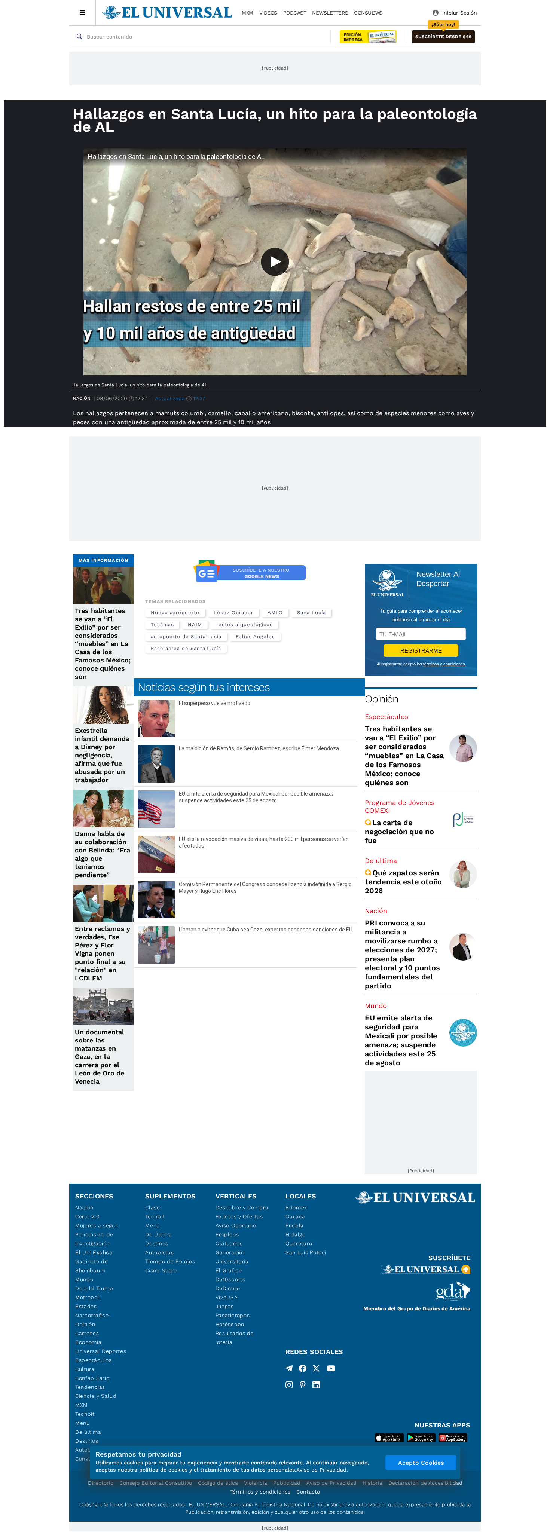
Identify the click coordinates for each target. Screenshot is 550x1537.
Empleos (227, 1234)
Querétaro (298, 1243)
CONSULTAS (368, 13)
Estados (86, 1306)
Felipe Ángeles (255, 636)
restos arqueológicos (244, 624)
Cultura (85, 1369)
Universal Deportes (100, 1351)
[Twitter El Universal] (316, 1370)
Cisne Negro (161, 1270)
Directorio (100, 1483)
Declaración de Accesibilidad (425, 1483)
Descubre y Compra (242, 1207)
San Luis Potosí (305, 1252)
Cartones (87, 1333)
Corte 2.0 (87, 1216)
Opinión (381, 699)
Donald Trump (94, 1288)
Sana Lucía (311, 612)
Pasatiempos (233, 1315)
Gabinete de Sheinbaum (91, 1265)
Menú (82, 1423)
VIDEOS (268, 13)
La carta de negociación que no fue (399, 831)
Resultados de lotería (235, 1337)
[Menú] (82, 12)
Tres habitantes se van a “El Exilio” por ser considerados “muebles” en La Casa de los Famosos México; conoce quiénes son (102, 643)
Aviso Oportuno (236, 1225)
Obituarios (229, 1243)
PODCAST (294, 13)
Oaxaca (295, 1216)
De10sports (230, 1279)
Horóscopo (230, 1324)
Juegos (225, 1306)
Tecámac (162, 624)
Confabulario (92, 1378)
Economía (88, 1342)
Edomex (296, 1207)
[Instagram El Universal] (289, 1384)
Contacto (308, 1492)
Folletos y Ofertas (239, 1216)
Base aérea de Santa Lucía (186, 648)
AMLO (275, 612)
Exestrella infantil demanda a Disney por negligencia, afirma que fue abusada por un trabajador (102, 755)
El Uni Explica (94, 1252)
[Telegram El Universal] (289, 1370)
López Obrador (233, 612)
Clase (152, 1207)
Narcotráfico (92, 1315)
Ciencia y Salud (96, 1396)
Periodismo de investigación (94, 1238)
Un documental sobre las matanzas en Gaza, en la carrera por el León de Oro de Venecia (99, 1056)
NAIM (195, 624)
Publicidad (286, 1483)
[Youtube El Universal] (331, 1370)
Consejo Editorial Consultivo (155, 1483)
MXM (247, 13)
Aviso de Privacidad (331, 1483)
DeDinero (228, 1288)
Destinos (86, 1441)
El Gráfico (229, 1270)
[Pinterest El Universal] (302, 1384)
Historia (372, 1483)
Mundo (376, 1006)
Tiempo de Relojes (170, 1261)
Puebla (294, 1225)
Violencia (255, 1483)
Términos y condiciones (260, 1492)
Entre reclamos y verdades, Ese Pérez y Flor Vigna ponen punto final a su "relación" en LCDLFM (102, 953)
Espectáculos (386, 716)
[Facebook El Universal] (302, 1370)
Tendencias (90, 1387)
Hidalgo (295, 1234)
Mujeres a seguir (97, 1225)
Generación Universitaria (232, 1256)
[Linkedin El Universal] (316, 1384)
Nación (82, 398)
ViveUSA (227, 1297)
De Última (158, 1234)
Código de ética (218, 1483)
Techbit (85, 1414)
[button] (443, 36)
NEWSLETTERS (330, 13)
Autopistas (159, 1252)
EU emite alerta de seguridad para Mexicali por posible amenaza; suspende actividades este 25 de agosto (401, 1040)
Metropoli (88, 1297)
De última (381, 860)
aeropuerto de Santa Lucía (186, 636)
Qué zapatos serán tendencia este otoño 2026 (403, 881)
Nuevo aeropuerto (175, 612)
